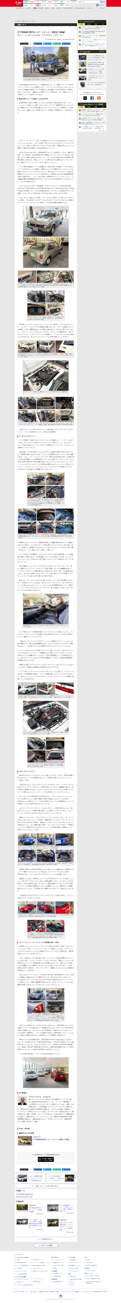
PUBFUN (87, 1268)
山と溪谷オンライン (58, 1273)
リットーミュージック (59, 1259)
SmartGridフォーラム (38, 1259)
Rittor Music (55, 1257)
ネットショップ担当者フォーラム (41, 1262)
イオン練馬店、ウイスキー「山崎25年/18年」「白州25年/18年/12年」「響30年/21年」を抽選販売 (93, 128)
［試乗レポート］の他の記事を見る (46, 1186)
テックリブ (71, 1282)
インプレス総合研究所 (22, 1265)
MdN (69, 1274)
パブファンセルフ (91, 1270)
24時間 (88, 24)
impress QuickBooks (91, 1265)
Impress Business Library (39, 1265)
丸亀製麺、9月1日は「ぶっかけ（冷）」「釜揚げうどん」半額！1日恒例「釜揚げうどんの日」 (93, 111)
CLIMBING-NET (57, 1276)
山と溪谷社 (54, 1271)
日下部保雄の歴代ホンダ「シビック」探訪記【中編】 (51, 1139)
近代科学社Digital (57, 1281)
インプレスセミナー (38, 1268)
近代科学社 (54, 1279)
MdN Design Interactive (76, 1279)
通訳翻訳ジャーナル (75, 1265)
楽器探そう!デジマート (59, 1262)
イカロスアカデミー (75, 1271)
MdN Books (73, 1276)
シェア (39, 43)
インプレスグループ (86, 1291)
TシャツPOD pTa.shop (92, 1276)
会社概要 (76, 1291)
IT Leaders (19, 1268)
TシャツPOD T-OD (58, 1265)
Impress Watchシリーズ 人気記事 (93, 104)
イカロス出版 (71, 1257)
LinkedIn (67, 43)
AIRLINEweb (73, 1259)
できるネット (20, 1282)
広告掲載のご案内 (43, 1291)
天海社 (88, 1259)
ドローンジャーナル (22, 1271)
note (58, 43)
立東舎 (55, 1268)
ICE (85, 1257)
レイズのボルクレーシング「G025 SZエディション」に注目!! (96, 77)
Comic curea (89, 1262)
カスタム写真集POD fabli (93, 1278)
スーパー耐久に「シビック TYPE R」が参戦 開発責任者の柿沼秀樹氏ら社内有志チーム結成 (35, 1223)
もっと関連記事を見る (45, 1239)
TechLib (72, 1284)
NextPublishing (36, 1281)
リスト (30, 43)
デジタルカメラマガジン (23, 1279)
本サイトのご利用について (21, 1291)
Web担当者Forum (21, 1262)
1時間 (81, 24)
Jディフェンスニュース (76, 1262)
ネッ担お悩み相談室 (22, 1274)
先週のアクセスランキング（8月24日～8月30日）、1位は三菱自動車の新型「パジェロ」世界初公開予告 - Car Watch (93, 45)
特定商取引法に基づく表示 (100, 1291)
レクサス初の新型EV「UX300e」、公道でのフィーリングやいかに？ (56, 1178)
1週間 (95, 24)
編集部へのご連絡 (54, 1291)
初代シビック (50, 84)
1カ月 (102, 24)
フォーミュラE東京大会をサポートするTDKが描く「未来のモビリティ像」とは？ (96, 57)
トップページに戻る (46, 1245)
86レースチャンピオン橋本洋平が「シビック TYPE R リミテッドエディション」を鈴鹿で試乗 (66, 1226)
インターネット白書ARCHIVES (25, 1285)
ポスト (25, 43)
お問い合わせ (33, 1291)
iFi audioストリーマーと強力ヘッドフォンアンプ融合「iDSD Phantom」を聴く (96, 71)
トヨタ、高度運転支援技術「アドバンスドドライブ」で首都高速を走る (35, 1178)
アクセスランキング (88, 21)
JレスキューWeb (74, 1268)
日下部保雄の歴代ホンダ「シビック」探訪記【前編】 (35, 1209)
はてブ (48, 43)
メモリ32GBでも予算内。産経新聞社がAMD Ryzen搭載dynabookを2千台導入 (96, 64)
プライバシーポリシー (66, 1291)
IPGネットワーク (89, 1273)
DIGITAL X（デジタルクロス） (40, 1271)
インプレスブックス (38, 1278)
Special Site (86, 51)
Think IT (19, 1259)
